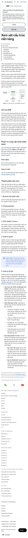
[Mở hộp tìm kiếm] (15, 2)
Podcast (3, 408)
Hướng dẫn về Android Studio (8, 472)
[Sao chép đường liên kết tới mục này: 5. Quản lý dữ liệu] (14, 271)
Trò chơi (3, 415)
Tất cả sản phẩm (5, 516)
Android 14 (4, 458)
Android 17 (4, 450)
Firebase (3, 511)
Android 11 (3, 465)
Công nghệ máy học (6, 417)
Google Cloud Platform (7, 513)
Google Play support (6, 493)
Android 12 (4, 463)
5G (2, 427)
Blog (2, 405)
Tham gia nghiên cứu (6, 496)
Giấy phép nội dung (20, 374)
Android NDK (4, 482)
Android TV (4, 444)
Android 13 (4, 460)
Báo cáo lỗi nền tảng (6, 488)
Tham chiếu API (5, 477)
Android (3, 393)
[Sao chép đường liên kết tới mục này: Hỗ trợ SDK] (12, 110)
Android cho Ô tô (5, 441)
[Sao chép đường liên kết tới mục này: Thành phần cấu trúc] (21, 181)
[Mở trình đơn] (2, 2)
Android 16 (4, 453)
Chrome (3, 508)
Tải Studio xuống (5, 479)
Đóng (14, 24)
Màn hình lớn (4, 434)
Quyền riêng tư (5, 424)
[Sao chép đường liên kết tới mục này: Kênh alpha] (10, 160)
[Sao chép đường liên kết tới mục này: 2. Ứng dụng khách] (15, 206)
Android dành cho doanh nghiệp (9, 395)
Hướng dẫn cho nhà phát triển (8, 474)
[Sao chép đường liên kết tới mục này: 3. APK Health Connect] (19, 221)
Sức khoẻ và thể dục (6, 419)
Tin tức (3, 403)
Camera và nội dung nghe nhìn (8, 422)
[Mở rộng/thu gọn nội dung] (11, 44)
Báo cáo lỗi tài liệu (5, 491)
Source (3, 400)
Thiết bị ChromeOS (6, 439)
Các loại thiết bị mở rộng (8, 174)
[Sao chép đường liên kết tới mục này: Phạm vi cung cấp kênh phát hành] (7, 144)
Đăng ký (22, 530)
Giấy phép (13, 521)
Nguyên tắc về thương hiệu (9, 524)
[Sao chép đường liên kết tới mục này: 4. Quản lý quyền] (14, 237)
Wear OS (3, 436)
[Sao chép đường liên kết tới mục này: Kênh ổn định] (11, 169)
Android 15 (4, 455)
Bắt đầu (14, 29)
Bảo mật (3, 398)
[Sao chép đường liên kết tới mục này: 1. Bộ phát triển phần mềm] (21, 197)
